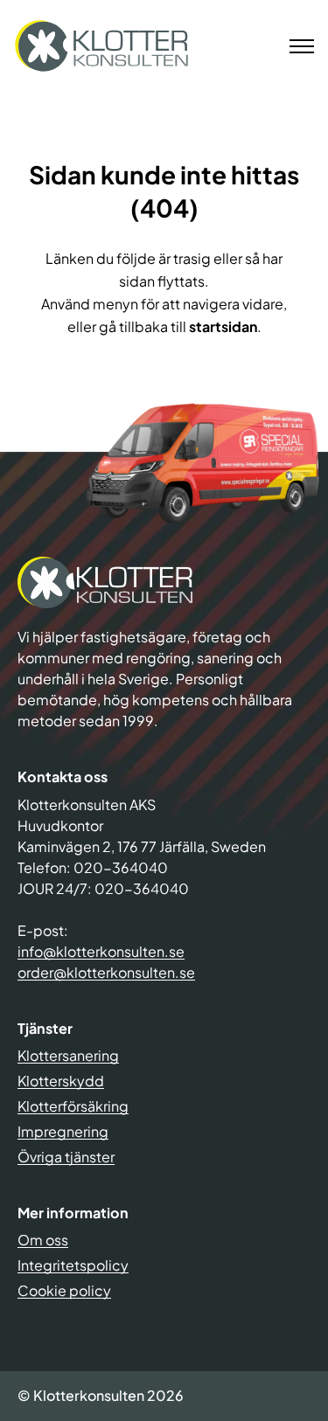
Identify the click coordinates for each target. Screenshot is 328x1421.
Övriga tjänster (66, 1156)
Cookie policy (64, 1290)
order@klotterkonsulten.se (106, 972)
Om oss (42, 1239)
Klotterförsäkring (73, 1106)
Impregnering (62, 1131)
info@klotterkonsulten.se (101, 951)
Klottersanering (68, 1055)
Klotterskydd (60, 1080)
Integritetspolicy (73, 1265)
